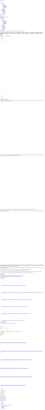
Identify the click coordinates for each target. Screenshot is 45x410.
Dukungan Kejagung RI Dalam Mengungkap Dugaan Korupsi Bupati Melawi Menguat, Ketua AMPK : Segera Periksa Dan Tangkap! (17, 299)
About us (3, 407)
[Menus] (0, 1)
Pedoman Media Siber (4, 406)
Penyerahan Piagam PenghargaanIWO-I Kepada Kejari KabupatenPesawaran (10, 276)
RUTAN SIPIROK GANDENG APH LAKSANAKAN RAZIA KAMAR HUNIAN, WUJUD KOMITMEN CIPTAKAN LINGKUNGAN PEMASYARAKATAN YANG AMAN (22, 292)
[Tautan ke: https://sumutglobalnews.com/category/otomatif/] (5, 397)
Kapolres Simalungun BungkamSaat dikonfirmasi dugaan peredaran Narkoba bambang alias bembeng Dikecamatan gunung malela (16, 313)
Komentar (1, 326)
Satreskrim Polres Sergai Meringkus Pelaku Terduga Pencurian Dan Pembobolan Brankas (12, 275)
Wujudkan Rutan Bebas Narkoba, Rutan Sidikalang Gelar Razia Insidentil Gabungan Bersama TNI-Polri (13, 320)
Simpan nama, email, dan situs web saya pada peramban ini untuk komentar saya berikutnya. (11, 331)
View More (2, 393)
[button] (7, 16)
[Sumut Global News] (2, 14)
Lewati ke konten (2, 0)
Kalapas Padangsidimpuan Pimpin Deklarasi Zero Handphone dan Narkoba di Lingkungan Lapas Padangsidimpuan (14, 306)
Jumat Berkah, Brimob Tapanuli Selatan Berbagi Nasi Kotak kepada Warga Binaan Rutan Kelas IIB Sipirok (14, 285)
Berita (1, 36)
